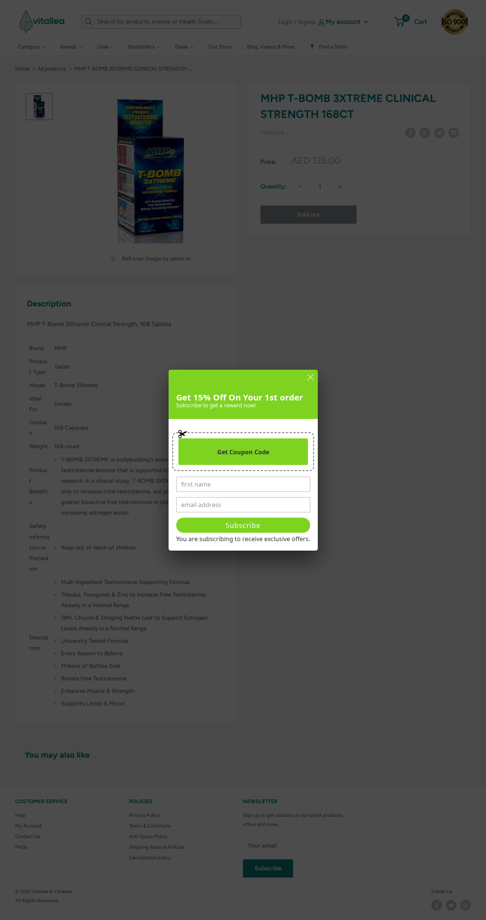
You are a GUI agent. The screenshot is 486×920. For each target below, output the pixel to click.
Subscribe (243, 525)
